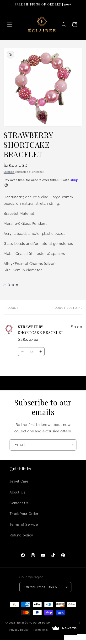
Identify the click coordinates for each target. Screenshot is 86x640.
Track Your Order (24, 514)
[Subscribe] (71, 445)
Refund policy (21, 535)
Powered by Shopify (43, 622)
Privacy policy (19, 629)
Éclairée (22, 622)
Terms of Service (24, 524)
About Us (17, 492)
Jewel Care (19, 481)
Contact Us (19, 503)
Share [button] (13, 284)
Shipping (9, 172)
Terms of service (44, 629)
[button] (9, 24)
